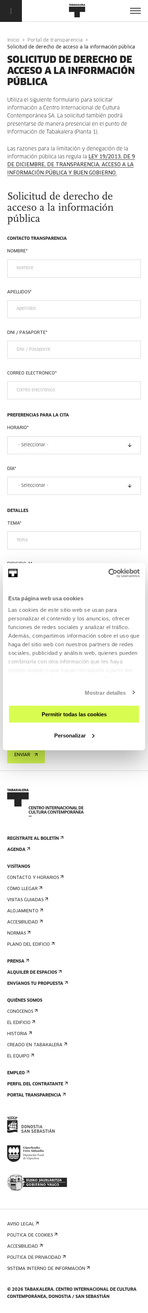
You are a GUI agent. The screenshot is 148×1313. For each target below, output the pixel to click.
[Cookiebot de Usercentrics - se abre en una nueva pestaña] (108, 573)
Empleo (16, 1073)
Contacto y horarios (33, 878)
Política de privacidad (34, 1258)
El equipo (18, 1056)
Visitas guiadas (25, 900)
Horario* (18, 428)
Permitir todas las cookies (74, 714)
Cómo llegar (22, 889)
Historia (17, 1034)
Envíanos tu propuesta (35, 984)
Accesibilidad (22, 922)
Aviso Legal (20, 1224)
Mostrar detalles (105, 692)
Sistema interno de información (46, 1269)
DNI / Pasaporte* (27, 333)
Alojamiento (22, 911)
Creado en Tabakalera (35, 1045)
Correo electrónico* (32, 373)
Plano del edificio (28, 944)
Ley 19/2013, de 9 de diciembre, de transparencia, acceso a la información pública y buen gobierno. (71, 165)
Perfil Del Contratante (35, 1084)
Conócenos (20, 1012)
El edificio (19, 1023)
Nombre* (17, 251)
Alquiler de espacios (32, 972)
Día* (11, 469)
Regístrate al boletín (33, 839)
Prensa (15, 961)
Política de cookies (30, 1235)
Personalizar (70, 735)
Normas (16, 933)
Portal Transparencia (34, 1095)
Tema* (14, 523)
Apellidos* (19, 292)
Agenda (16, 850)
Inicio (13, 40)
